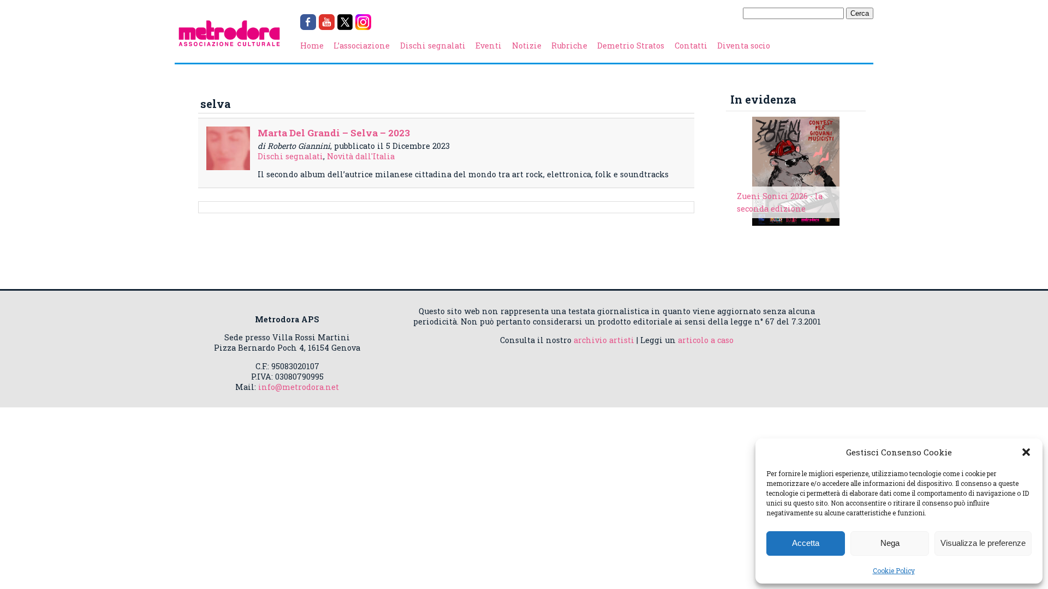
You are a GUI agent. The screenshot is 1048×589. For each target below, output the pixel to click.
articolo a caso (706, 340)
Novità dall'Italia (361, 156)
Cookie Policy (894, 570)
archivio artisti (604, 340)
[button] (1026, 452)
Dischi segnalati (433, 45)
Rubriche (569, 45)
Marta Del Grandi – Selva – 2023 (334, 133)
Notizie (526, 45)
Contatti (691, 45)
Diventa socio (743, 45)
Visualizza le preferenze (983, 543)
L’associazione (362, 45)
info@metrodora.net (298, 387)
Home (312, 45)
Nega (890, 543)
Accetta (805, 543)
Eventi (488, 45)
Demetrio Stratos (630, 45)
